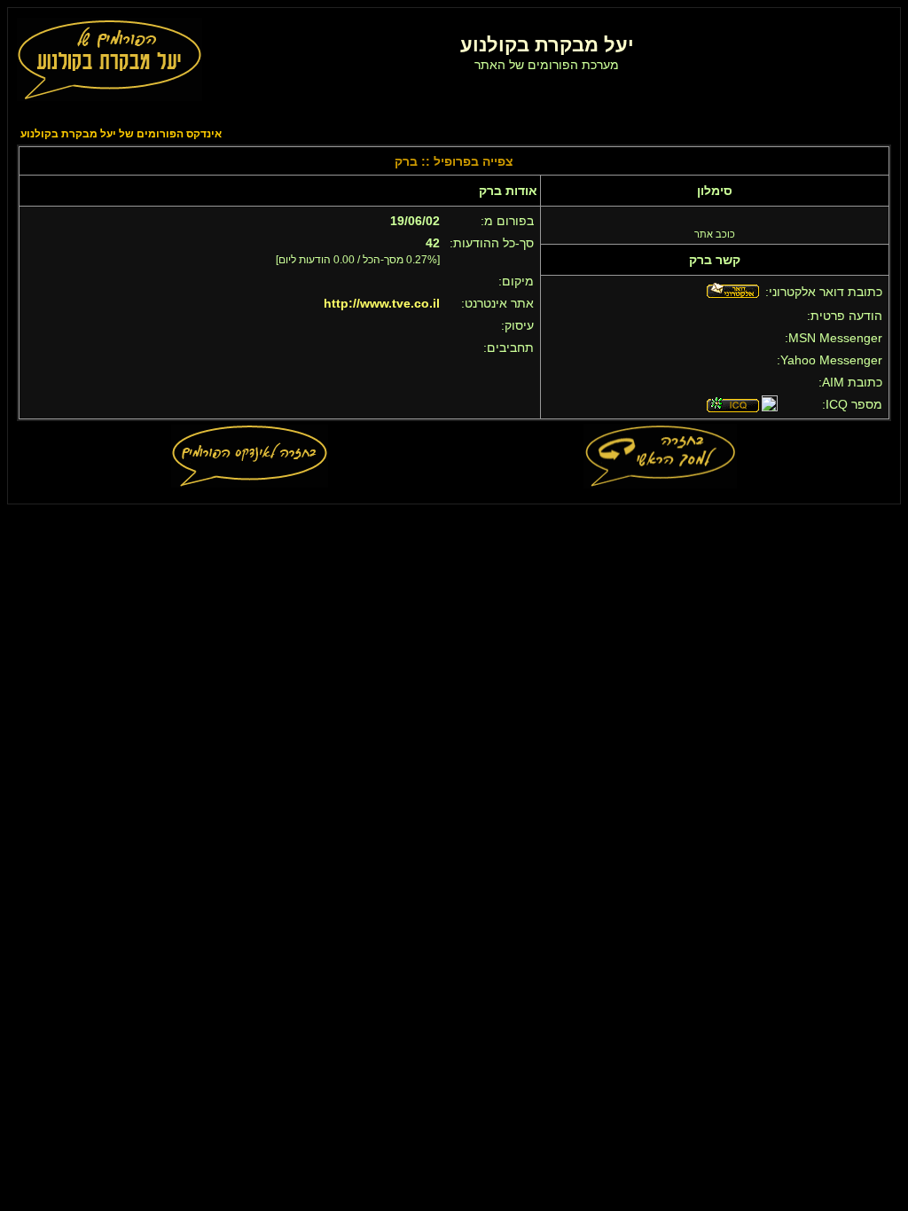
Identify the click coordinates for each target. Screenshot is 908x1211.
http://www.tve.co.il (382, 303)
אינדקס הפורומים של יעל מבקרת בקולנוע (121, 134)
